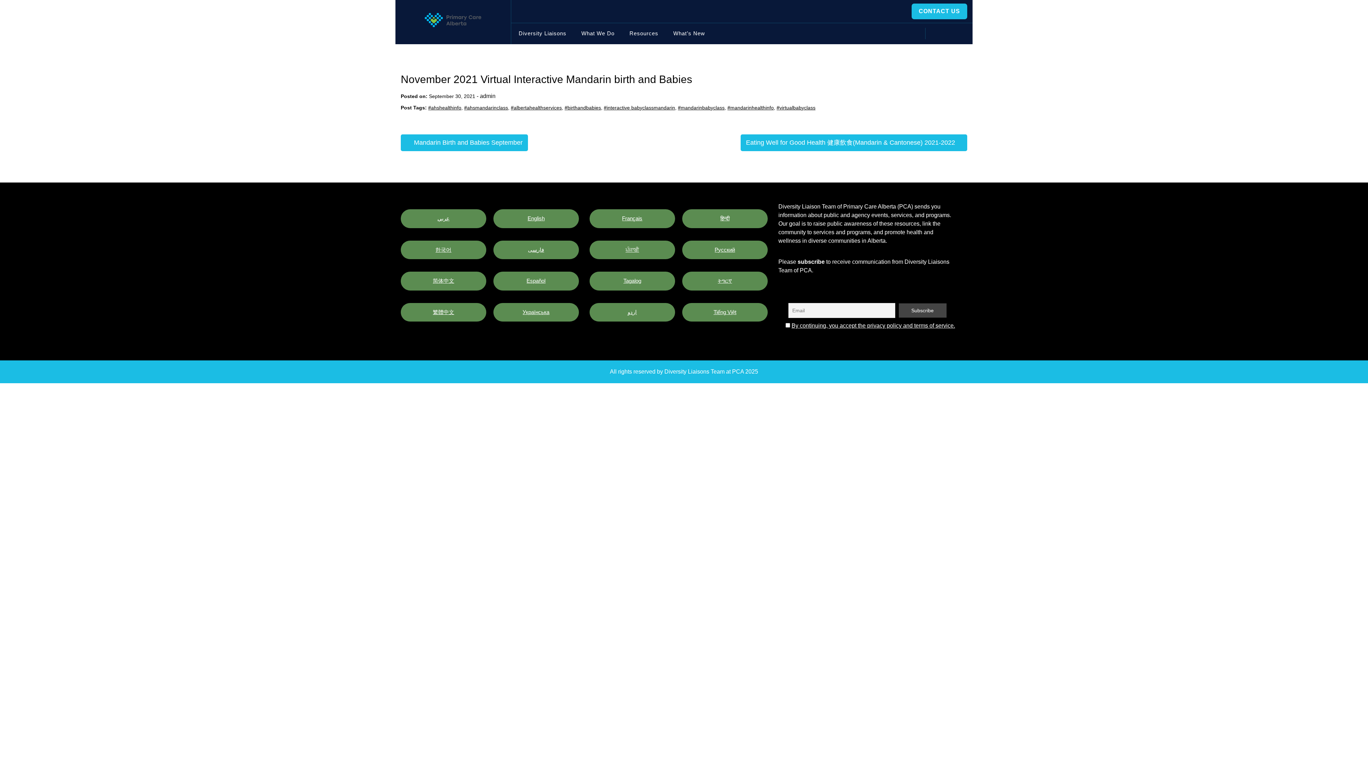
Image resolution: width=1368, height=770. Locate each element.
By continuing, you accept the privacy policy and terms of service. (873, 326)
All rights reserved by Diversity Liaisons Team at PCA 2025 (684, 372)
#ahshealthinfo (444, 108)
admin (488, 96)
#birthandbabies (583, 108)
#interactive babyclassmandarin (639, 108)
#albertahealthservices (536, 108)
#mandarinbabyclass (701, 108)
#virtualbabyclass (796, 108)
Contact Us (939, 11)
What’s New (689, 33)
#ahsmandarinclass (486, 108)
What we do (598, 33)
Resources (643, 33)
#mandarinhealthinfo (750, 108)
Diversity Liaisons (542, 33)
